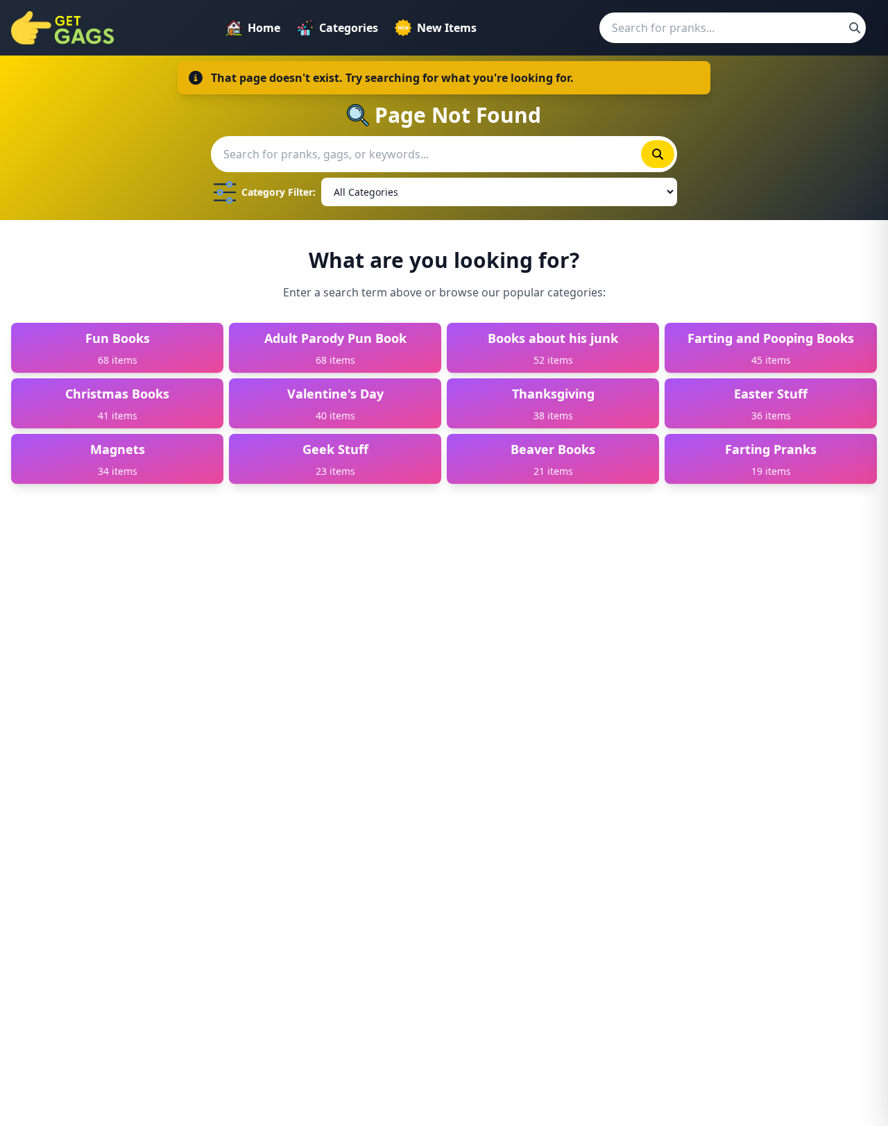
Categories (348, 27)
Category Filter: (278, 192)
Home (264, 27)
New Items (447, 27)
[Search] (854, 27)
